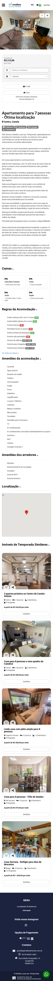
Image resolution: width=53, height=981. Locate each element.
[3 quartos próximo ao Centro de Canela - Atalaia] (26, 571)
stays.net (28, 977)
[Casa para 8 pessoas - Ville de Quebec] (26, 774)
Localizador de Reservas (26, 907)
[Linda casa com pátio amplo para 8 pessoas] (26, 706)
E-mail (27, 86)
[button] (11, 48)
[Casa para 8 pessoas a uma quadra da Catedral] (26, 639)
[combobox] (29, 76)
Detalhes (26, 614)
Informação (26, 910)
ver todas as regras (10, 353)
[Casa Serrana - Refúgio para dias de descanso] (26, 839)
